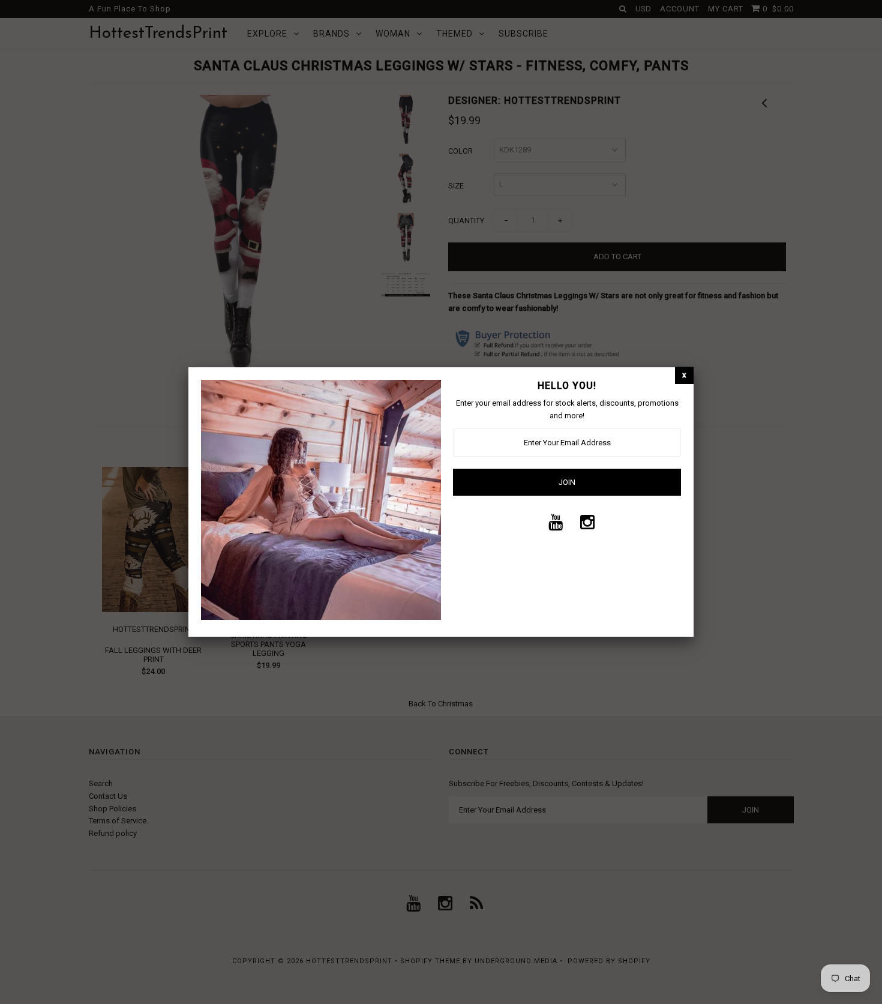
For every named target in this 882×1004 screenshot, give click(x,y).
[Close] (684, 375)
